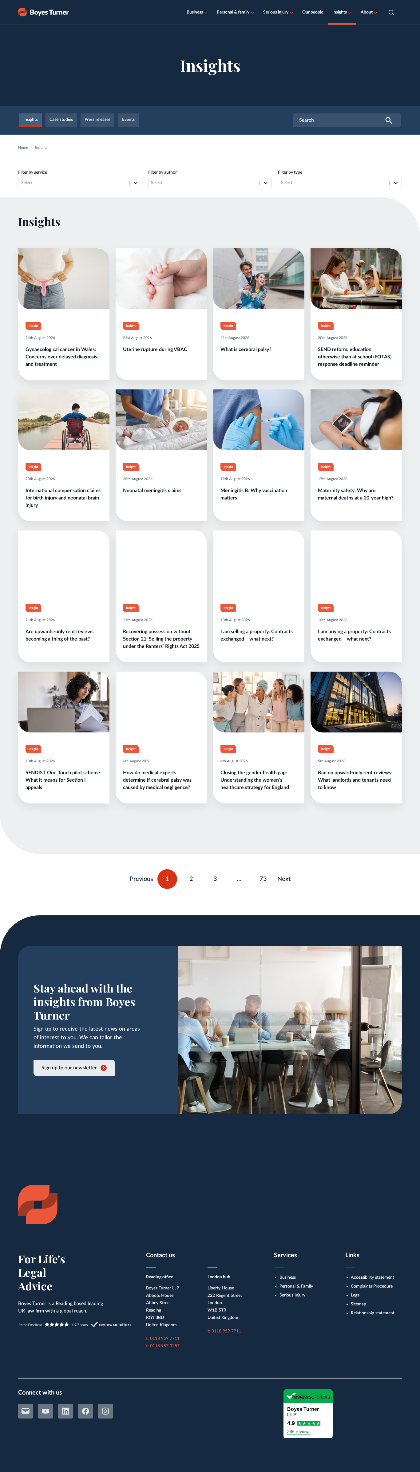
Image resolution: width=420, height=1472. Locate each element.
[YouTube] (45, 1411)
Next (284, 879)
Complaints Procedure (372, 1286)
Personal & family (233, 12)
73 (265, 877)
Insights (339, 12)
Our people (312, 12)
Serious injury (275, 12)
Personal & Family (296, 1286)
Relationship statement (372, 1313)
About (367, 12)
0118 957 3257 (165, 1346)
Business (195, 12)
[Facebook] (85, 1411)
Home (23, 147)
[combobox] (74, 183)
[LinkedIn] (65, 1411)
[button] (391, 12)
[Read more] (63, 314)
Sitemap (358, 1304)
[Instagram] (105, 1411)
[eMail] (25, 1411)
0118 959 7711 (165, 1338)
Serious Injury (292, 1295)
